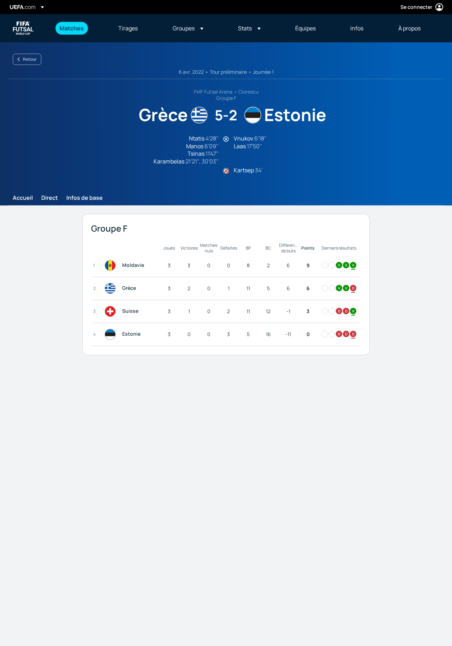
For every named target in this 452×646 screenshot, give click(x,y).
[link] (71, 28)
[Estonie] (112, 334)
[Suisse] (112, 311)
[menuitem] (80, 28)
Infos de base (84, 198)
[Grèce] (112, 288)
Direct (49, 198)
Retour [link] (30, 59)
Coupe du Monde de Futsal (23, 28)
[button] (188, 28)
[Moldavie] (112, 265)
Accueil (23, 198)
